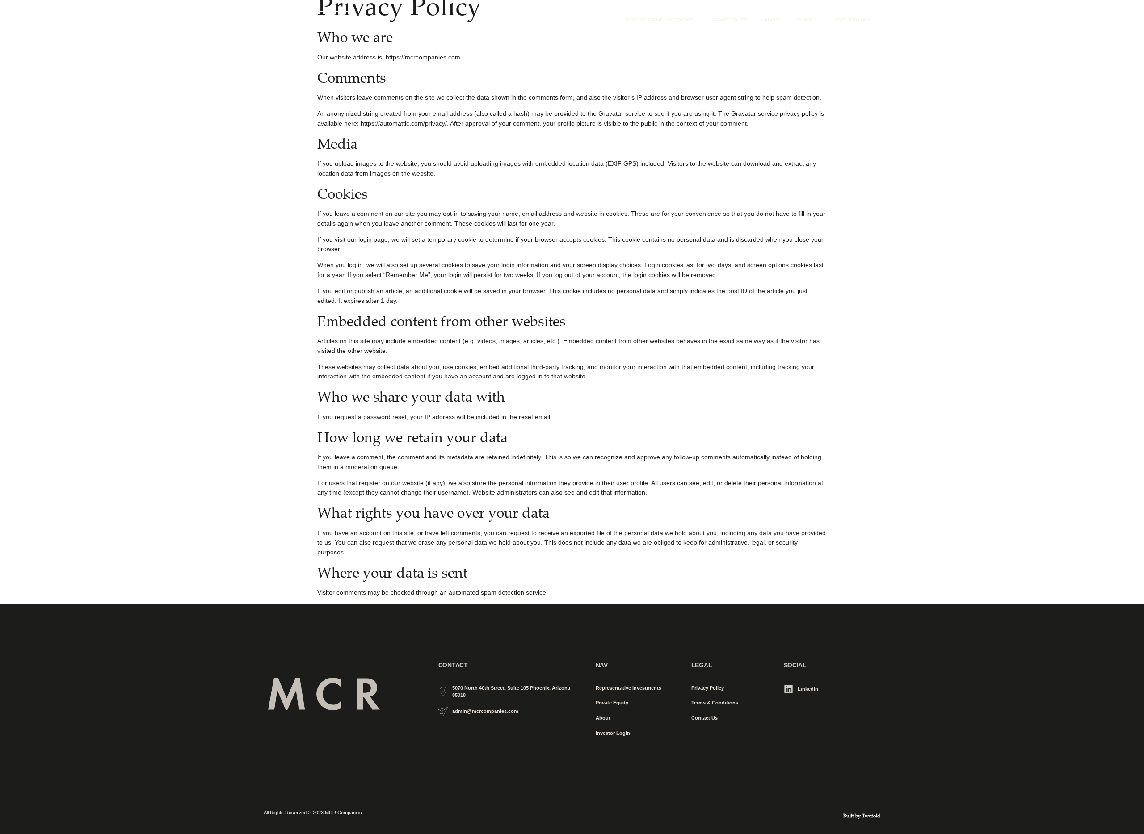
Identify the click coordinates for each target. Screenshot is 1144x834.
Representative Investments (659, 19)
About (772, 19)
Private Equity (729, 19)
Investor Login (853, 19)
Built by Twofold (861, 815)
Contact (807, 19)
